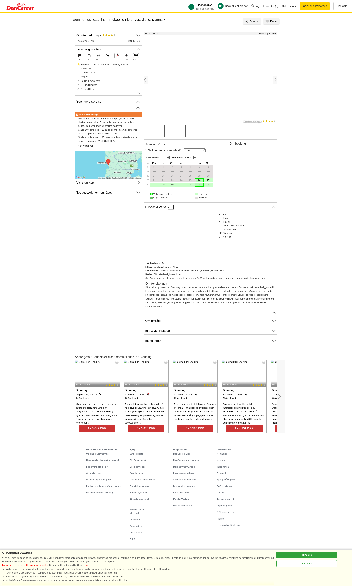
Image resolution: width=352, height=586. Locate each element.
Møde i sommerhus (182, 505)
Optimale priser (93, 473)
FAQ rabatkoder (224, 486)
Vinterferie (135, 513)
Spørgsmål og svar (226, 479)
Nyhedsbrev (289, 6)
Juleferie (134, 539)
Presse (220, 518)
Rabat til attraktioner (140, 486)
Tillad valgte (306, 563)
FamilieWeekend (181, 499)
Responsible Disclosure (229, 525)
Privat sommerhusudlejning (99, 492)
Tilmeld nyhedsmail (139, 492)
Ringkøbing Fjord (120, 19)
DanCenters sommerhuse (186, 460)
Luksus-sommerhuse (183, 473)
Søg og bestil (136, 454)
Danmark (158, 19)
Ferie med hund (181, 492)
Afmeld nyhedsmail (139, 499)
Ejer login (341, 5)
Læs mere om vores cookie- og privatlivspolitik (25, 565)
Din (138, 460)
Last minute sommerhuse (142, 479)
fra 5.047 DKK (97, 428)
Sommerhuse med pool (185, 479)
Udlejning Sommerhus (97, 454)
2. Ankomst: (152, 157)
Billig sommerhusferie (184, 467)
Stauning (99, 19)
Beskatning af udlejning (98, 467)
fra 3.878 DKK (146, 428)
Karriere (221, 460)
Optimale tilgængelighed (98, 479)
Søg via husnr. (137, 473)
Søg (256, 6)
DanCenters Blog (181, 454)
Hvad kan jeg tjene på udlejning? (102, 460)
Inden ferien (223, 467)
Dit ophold (222, 473)
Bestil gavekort (137, 467)
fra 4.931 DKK (244, 428)
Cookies (221, 492)
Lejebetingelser (224, 505)
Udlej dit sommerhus (315, 5)
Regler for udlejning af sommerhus (103, 486)
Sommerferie (136, 526)
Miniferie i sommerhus (184, 486)
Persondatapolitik (225, 499)
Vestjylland (142, 19)
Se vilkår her (86, 146)
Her (86, 565)
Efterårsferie (136, 532)
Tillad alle (307, 555)
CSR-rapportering (226, 512)
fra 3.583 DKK (195, 428)
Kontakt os (222, 454)
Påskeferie (135, 519)
